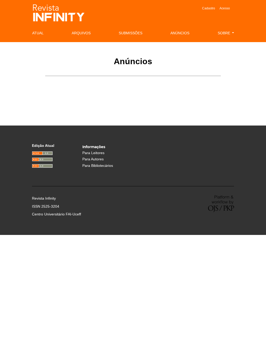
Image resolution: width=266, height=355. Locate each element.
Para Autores (93, 159)
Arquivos (81, 33)
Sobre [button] (224, 33)
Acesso (225, 8)
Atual (38, 33)
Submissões (130, 33)
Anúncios (179, 33)
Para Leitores (93, 153)
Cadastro (208, 8)
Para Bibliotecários (97, 166)
